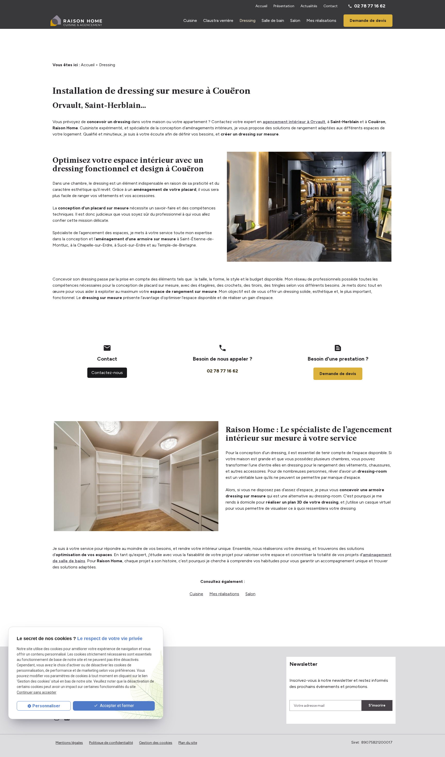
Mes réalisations (321, 20)
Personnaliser (46, 705)
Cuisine (190, 20)
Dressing (247, 20)
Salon (295, 20)
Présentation (283, 6)
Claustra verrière (218, 20)
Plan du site (187, 743)
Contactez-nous (107, 372)
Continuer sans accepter (36, 692)
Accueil (261, 6)
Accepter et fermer (116, 705)
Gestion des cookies (155, 743)
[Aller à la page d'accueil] (76, 20)
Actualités (309, 6)
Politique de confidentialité (111, 743)
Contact (330, 6)
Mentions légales (69, 743)
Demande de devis (368, 20)
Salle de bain (273, 20)
